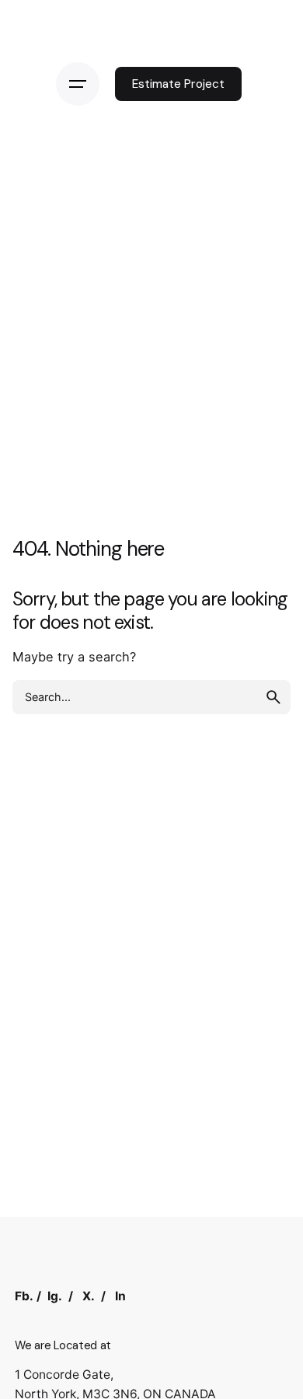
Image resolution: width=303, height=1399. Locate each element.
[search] (273, 697)
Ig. (54, 1296)
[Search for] (151, 697)
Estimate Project (178, 84)
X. (88, 1296)
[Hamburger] (77, 84)
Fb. (24, 1296)
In (120, 1296)
